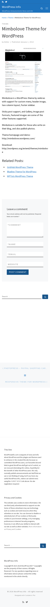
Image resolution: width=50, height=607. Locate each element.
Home (4, 17)
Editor (6, 42)
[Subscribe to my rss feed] (3, 1)
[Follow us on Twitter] (6, 1)
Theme (10, 17)
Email (12, 254)
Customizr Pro (30, 595)
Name (12, 244)
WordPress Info (20, 592)
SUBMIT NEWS (16, 481)
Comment (14, 225)
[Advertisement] (25, 328)
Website (13, 264)
